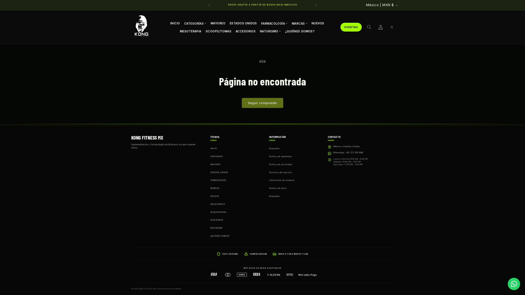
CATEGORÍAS (194, 23)
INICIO (175, 23)
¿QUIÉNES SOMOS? (299, 31)
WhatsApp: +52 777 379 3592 (348, 152)
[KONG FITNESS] (141, 27)
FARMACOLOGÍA (273, 23)
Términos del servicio (280, 172)
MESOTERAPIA (190, 31)
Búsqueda (274, 148)
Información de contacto (281, 180)
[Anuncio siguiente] (315, 5)
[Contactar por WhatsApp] (514, 284)
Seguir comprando (262, 103)
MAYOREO (218, 23)
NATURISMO (269, 31)
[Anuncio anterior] (209, 5)
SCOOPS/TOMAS (218, 31)
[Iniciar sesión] (381, 27)
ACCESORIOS (246, 31)
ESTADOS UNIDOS (243, 23)
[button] (369, 27)
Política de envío (277, 188)
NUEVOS (318, 23)
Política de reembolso (280, 156)
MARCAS (298, 23)
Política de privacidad (280, 164)
